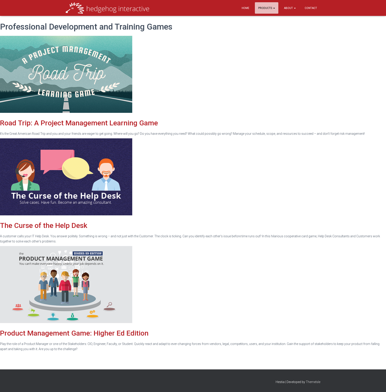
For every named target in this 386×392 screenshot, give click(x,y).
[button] (274, 8)
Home (245, 8)
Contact (311, 8)
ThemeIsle (313, 382)
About (289, 8)
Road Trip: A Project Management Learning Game (79, 123)
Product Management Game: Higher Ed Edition (74, 333)
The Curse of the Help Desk (43, 225)
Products (265, 8)
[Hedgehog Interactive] (107, 8)
